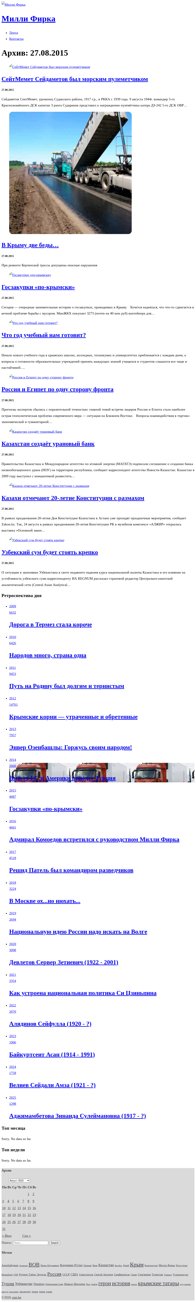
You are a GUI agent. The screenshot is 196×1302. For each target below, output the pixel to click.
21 (24, 1215)
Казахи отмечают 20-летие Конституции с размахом (73, 498)
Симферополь (122, 1274)
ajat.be (16, 1297)
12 (14, 1208)
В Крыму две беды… (30, 245)
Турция (8, 1284)
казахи (134, 1284)
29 (29, 1222)
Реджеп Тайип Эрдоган (32, 1274)
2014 (12, 760)
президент (25, 1291)
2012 (12, 698)
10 (4, 1208)
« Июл (6, 1236)
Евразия (87, 1265)
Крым (137, 1264)
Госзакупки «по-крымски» (38, 287)
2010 (12, 637)
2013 (12, 729)
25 (9, 1222)
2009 (12, 606)
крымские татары (158, 1283)
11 (9, 1208)
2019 (12, 913)
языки (49, 1292)
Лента (13, 33)
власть (94, 1284)
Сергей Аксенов (103, 1274)
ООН (16, 1275)
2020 (12, 944)
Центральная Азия (54, 1284)
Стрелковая (144, 1274)
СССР (66, 1274)
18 (9, 1215)
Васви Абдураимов (50, 1265)
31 (4, 1229)
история (121, 1283)
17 (4, 1215)
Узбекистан (23, 1284)
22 (29, 1215)
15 (29, 1208)
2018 (12, 883)
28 (24, 1222)
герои (104, 1283)
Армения (23, 1265)
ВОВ (34, 1264)
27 (19, 1222)
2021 (12, 975)
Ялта (88, 1284)
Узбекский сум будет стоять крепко (50, 552)
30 (34, 1222)
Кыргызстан (151, 1265)
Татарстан (157, 1274)
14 (24, 1208)
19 (14, 1215)
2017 (12, 852)
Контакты (16, 39)
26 (14, 1222)
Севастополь (86, 1274)
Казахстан (106, 1265)
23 (34, 1215)
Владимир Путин (71, 1265)
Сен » (26, 1236)
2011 (12, 668)
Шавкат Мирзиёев (74, 1284)
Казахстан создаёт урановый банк (48, 443)
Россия (54, 1273)
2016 (12, 821)
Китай (126, 1265)
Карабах (118, 1266)
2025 (12, 1097)
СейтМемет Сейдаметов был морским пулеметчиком (75, 79)
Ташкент (168, 1275)
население (14, 1292)
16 (34, 1208)
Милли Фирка (167, 1265)
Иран (94, 1265)
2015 (12, 790)
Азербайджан (10, 1265)
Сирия (134, 1274)
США (74, 1274)
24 (4, 1222)
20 (19, 1215)
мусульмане (185, 1284)
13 (19, 1208)
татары (35, 1291)
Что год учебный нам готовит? (44, 335)
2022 (12, 1005)
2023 (12, 1036)
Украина (38, 1284)
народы (5, 1292)
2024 (12, 1067)
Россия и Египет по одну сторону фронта (58, 389)
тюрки (42, 1291)
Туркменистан (180, 1274)
